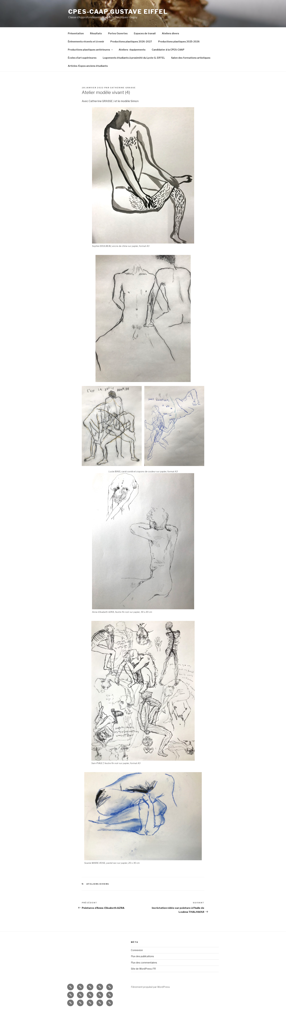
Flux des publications (142, 956)
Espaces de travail (145, 33)
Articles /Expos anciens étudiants (88, 65)
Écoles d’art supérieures (82, 57)
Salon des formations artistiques (190, 57)
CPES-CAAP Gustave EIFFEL (118, 11)
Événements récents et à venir (86, 41)
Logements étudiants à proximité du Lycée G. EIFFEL (134, 57)
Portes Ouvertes (118, 33)
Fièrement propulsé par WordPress (150, 986)
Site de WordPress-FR (143, 968)
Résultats (96, 33)
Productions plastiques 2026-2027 (131, 41)
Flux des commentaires (144, 962)
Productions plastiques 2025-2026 (179, 41)
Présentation (76, 33)
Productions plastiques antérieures (89, 49)
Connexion (137, 950)
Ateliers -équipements (132, 49)
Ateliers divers (170, 33)
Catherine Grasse (123, 87)
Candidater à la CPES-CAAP (168, 49)
